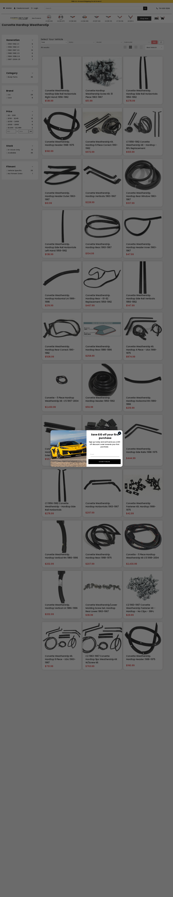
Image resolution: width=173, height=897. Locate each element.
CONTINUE (104, 462)
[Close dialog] (119, 433)
